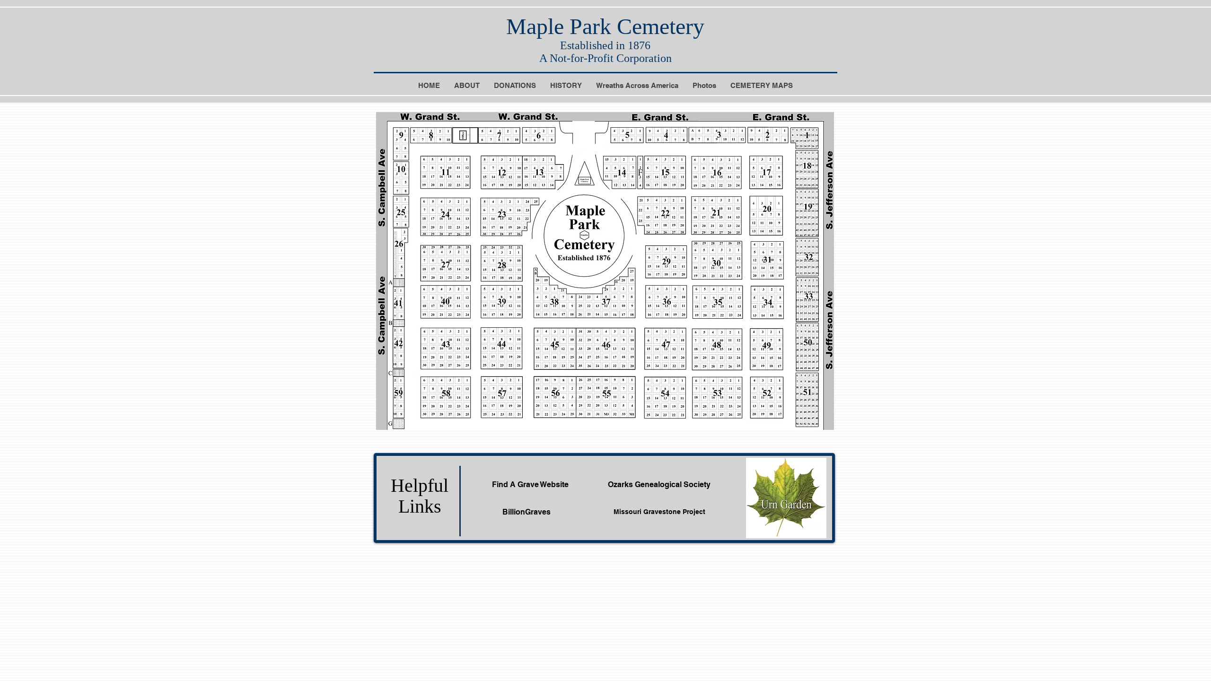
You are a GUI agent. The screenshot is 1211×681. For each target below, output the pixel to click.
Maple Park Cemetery (605, 26)
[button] (761, 89)
